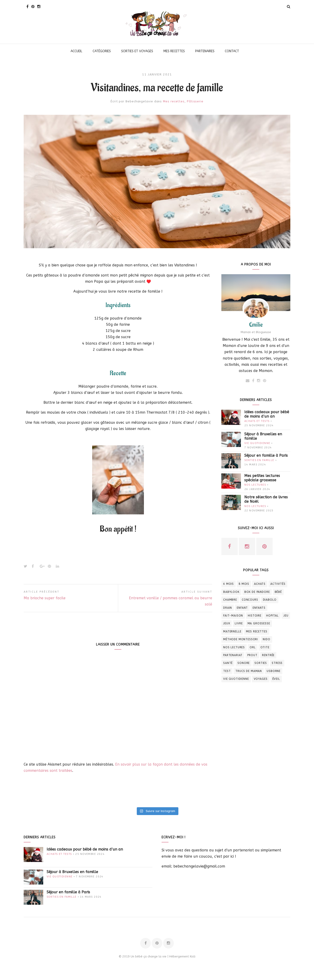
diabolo (270, 599)
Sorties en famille (259, 460)
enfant (242, 607)
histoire (254, 615)
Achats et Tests (256, 421)
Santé (228, 663)
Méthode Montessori (240, 639)
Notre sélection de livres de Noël (266, 499)
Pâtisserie (195, 101)
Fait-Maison (233, 615)
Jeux (226, 623)
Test (227, 671)
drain (227, 607)
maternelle (232, 631)
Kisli (192, 956)
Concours (250, 599)
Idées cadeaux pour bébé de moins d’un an (266, 414)
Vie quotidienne (257, 443)
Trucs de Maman (248, 671)
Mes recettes (174, 101)
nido (266, 639)
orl (253, 647)
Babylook (231, 592)
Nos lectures (255, 484)
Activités (277, 583)
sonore (243, 663)
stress (277, 663)
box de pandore (257, 592)
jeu (285, 615)
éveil (276, 678)
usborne (273, 671)
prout (252, 655)
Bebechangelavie (139, 101)
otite (264, 647)
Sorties (260, 663)
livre (239, 623)
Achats (259, 583)
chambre (230, 599)
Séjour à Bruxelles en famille (263, 436)
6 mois (228, 583)
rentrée (268, 655)
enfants (259, 607)
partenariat (233, 655)
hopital (272, 615)
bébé (278, 592)
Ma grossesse (259, 623)
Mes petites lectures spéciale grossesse (262, 477)
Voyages (261, 678)
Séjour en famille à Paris (266, 455)
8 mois (244, 583)
